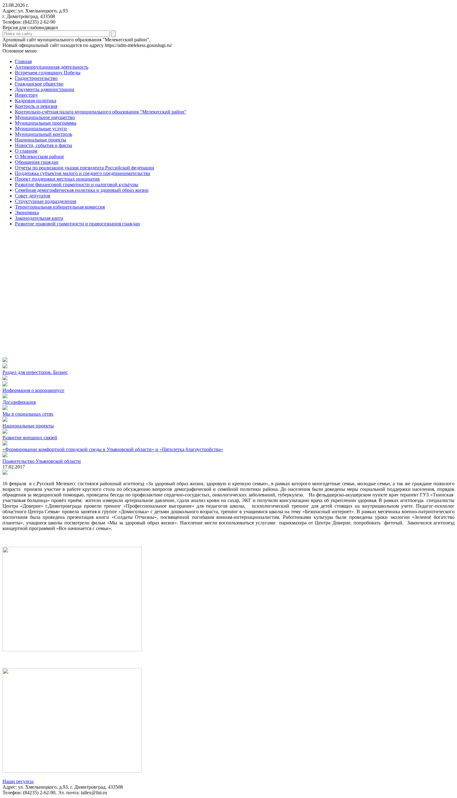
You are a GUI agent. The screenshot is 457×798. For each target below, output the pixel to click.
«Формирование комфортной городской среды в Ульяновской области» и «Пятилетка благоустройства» (112, 449)
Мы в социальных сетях (27, 414)
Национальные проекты (28, 425)
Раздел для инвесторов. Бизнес (35, 372)
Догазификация (19, 402)
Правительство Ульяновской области (41, 461)
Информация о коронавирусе (33, 390)
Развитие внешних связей (29, 437)
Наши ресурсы (18, 781)
